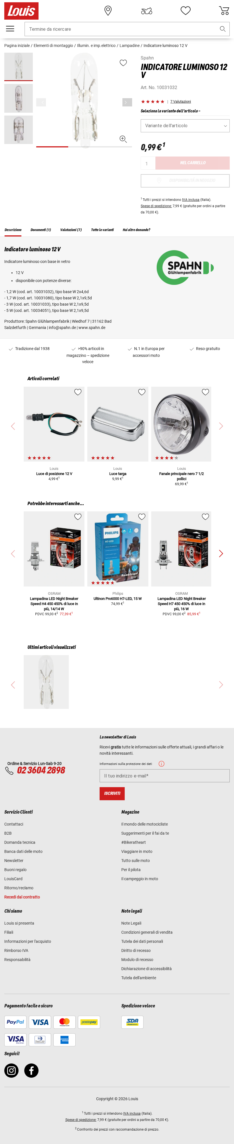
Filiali (8, 932)
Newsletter (13, 860)
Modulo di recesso (137, 959)
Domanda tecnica (19, 842)
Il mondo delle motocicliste (144, 824)
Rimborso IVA (16, 950)
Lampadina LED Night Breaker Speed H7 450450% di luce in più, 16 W (182, 603)
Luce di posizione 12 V (54, 474)
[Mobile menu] (10, 28)
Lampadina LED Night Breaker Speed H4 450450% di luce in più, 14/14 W (54, 603)
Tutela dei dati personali (142, 941)
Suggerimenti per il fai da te (145, 833)
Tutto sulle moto (135, 860)
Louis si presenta (19, 923)
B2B (8, 833)
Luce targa (117, 474)
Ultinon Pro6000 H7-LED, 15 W (118, 598)
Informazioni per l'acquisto (27, 941)
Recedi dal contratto (22, 897)
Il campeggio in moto (139, 878)
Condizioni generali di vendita (147, 932)
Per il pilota (131, 869)
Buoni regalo (15, 869)
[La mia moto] (146, 11)
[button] (222, 29)
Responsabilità (17, 959)
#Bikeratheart (133, 842)
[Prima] (127, 102)
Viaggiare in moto (136, 851)
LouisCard (13, 878)
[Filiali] (108, 11)
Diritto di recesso (136, 950)
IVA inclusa (190, 200)
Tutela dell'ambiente (138, 978)
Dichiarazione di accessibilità (146, 968)
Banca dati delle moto (23, 851)
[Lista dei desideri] (185, 11)
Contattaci (13, 824)
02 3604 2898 (41, 771)
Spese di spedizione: (156, 206)
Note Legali (131, 923)
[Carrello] (224, 11)
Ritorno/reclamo (18, 888)
